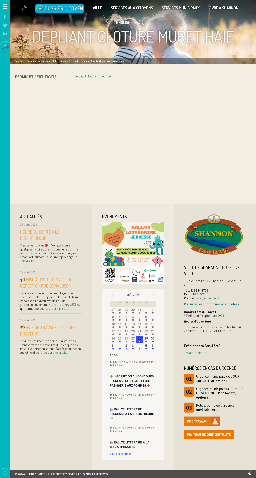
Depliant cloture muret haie (93, 76)
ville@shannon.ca (208, 298)
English (123, 22)
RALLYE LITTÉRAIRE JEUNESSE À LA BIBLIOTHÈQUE (132, 411)
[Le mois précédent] (153, 295)
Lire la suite (27, 261)
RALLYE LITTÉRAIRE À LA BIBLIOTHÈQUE (129, 444)
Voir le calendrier (120, 454)
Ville (97, 7)
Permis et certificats (35, 76)
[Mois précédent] (112, 295)
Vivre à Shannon (223, 7)
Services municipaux (181, 7)
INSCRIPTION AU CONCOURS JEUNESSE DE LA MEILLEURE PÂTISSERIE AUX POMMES (132, 380)
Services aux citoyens (132, 7)
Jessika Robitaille (195, 353)
